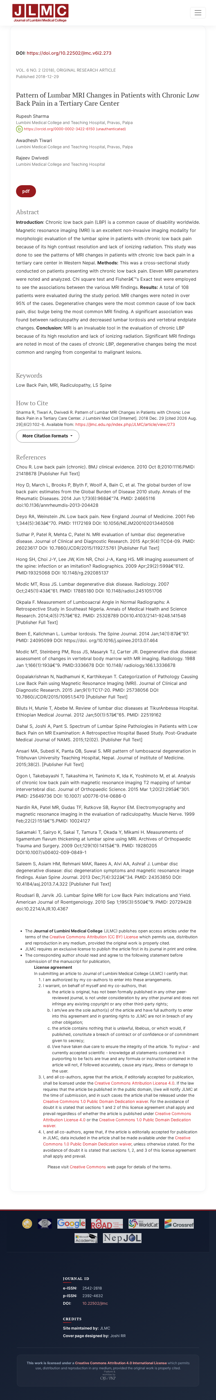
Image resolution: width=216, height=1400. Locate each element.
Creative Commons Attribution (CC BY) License (94, 936)
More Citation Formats (45, 436)
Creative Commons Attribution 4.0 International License (121, 1363)
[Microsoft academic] (86, 1238)
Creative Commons (88, 1166)
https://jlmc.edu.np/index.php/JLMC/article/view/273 (125, 424)
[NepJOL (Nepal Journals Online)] (122, 1238)
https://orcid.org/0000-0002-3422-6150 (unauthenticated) (74, 129)
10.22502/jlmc (95, 1303)
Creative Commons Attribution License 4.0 (134, 1083)
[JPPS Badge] (27, 1224)
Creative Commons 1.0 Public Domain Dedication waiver (95, 1101)
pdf (26, 191)
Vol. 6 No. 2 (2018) (35, 70)
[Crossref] (179, 1224)
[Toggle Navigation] (198, 12)
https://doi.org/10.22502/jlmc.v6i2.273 (69, 53)
